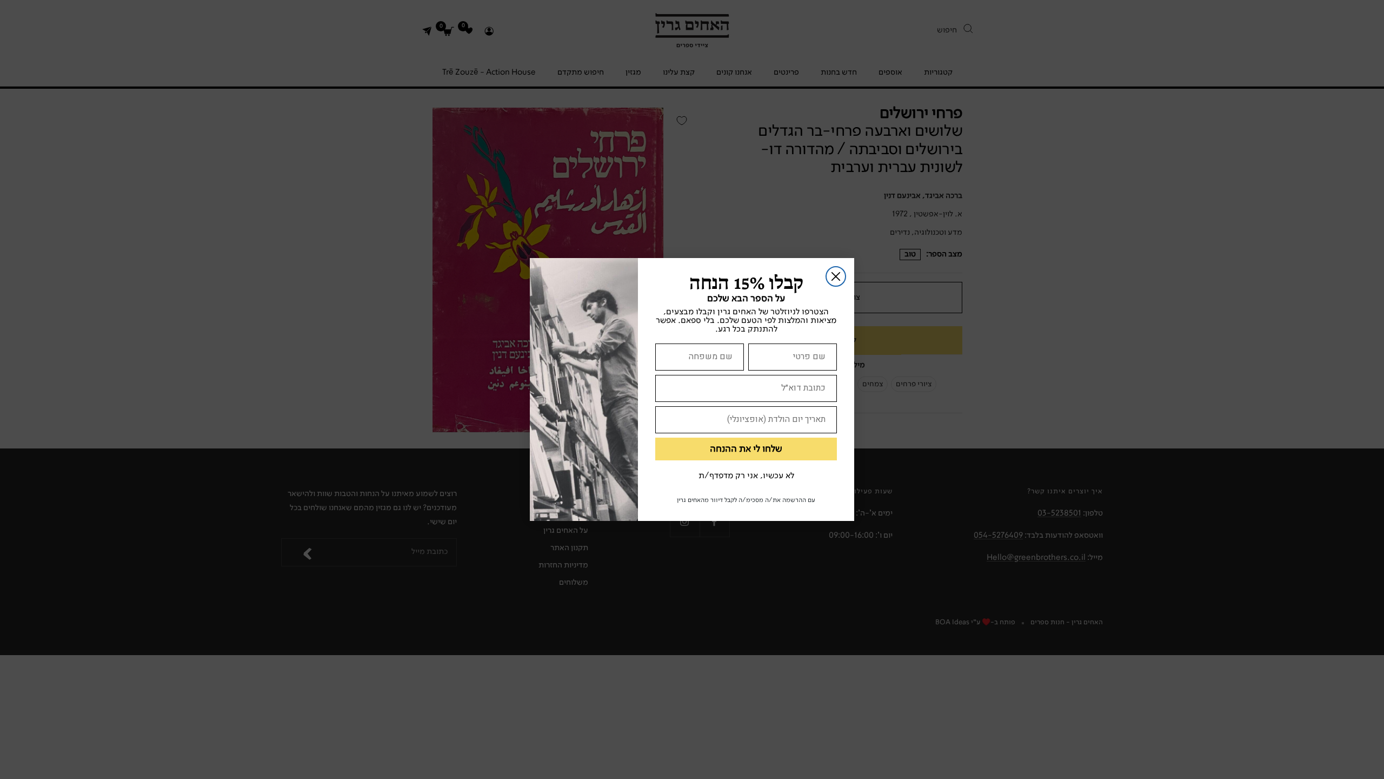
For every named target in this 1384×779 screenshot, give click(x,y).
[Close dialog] (836, 276)
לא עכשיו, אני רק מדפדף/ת (746, 476)
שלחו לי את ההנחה (746, 449)
